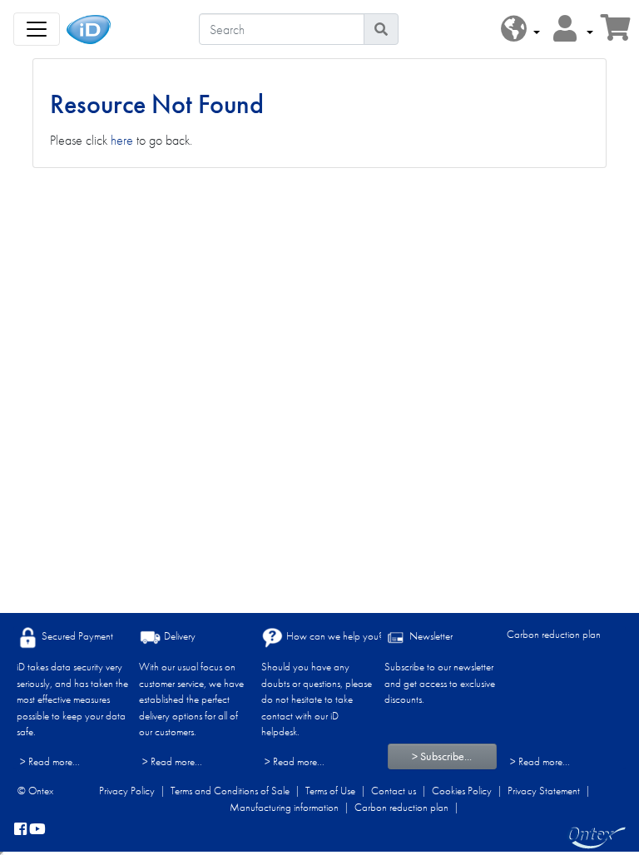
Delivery (178, 636)
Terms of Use (330, 790)
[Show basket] (616, 33)
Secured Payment (76, 636)
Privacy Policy (127, 790)
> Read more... (50, 761)
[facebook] (20, 830)
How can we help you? (334, 636)
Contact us (393, 790)
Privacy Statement (544, 790)
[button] (520, 29)
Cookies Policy (462, 790)
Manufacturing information (284, 807)
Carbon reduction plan (554, 634)
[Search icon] (381, 29)
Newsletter (430, 636)
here (122, 140)
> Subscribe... (442, 756)
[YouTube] (37, 830)
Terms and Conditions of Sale (230, 790)
